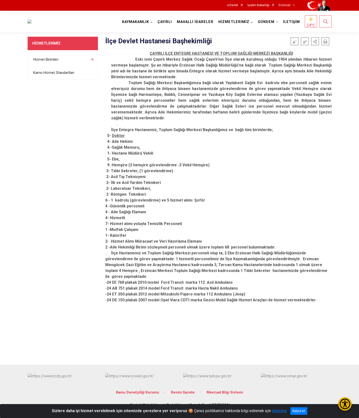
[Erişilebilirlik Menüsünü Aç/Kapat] (345, 404)
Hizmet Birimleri (45, 59)
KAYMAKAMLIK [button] (135, 22)
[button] (315, 41)
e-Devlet (232, 5)
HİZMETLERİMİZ (46, 43)
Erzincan (285, 5)
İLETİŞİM (291, 22)
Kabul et (299, 411)
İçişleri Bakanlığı (258, 5)
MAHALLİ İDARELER (195, 22)
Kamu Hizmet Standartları (53, 72)
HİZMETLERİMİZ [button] (233, 22)
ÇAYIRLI (165, 22)
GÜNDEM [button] (266, 22)
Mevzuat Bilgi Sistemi (225, 392)
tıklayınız (279, 410)
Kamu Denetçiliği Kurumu (137, 392)
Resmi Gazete (183, 392)
